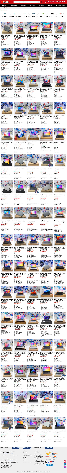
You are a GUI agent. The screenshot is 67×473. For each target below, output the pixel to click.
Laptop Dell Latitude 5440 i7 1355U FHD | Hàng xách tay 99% (20, 194)
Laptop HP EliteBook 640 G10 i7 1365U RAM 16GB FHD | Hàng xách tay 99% (46, 405)
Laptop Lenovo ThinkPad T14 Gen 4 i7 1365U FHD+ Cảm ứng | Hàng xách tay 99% (7, 274)
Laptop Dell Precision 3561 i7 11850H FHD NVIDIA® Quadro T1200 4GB (60, 379)
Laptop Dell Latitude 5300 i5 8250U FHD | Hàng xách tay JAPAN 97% (7, 379)
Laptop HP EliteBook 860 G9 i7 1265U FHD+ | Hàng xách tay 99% (59, 220)
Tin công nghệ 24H (61, 5)
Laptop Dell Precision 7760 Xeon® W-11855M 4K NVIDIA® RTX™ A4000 (33, 168)
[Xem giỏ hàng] (41, 2)
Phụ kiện (33, 5)
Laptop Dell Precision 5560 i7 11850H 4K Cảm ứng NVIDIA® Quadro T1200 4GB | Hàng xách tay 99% (46, 221)
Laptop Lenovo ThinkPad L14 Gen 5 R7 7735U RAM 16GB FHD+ (60, 274)
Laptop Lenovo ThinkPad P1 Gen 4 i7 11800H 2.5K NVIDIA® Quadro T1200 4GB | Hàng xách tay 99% (60, 405)
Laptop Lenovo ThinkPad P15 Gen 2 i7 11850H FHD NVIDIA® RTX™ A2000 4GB (60, 142)
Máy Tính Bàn (23, 5)
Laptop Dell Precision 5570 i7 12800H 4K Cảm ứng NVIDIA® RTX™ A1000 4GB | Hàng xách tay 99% (20, 248)
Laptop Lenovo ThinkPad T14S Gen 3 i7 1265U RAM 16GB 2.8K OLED (20, 274)
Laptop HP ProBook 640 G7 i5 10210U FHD (32, 142)
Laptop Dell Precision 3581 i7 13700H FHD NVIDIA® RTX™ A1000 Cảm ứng (59, 353)
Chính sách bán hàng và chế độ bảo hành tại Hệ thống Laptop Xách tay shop (39, 464)
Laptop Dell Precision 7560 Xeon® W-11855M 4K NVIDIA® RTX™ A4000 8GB (46, 168)
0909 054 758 (49, 447)
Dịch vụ (50, 5)
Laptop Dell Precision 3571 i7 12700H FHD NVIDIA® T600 (59, 168)
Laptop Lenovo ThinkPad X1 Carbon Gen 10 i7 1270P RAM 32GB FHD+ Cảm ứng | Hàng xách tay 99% (7, 353)
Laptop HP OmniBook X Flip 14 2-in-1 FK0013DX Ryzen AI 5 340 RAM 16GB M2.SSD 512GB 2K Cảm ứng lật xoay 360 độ (33, 379)
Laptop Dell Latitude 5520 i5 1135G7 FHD (19, 62)
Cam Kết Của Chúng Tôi (38, 455)
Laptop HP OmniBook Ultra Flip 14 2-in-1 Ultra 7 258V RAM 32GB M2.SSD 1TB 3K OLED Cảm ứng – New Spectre (33, 405)
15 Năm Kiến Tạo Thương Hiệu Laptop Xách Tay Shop (38, 457)
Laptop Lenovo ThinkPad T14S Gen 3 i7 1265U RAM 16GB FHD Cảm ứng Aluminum (46, 379)
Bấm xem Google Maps (4, 463)
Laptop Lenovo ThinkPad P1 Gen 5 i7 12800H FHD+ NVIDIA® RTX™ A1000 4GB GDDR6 (7, 89)
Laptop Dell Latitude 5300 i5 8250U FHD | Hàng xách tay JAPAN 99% (20, 36)
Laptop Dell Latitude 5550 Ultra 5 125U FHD (33, 116)
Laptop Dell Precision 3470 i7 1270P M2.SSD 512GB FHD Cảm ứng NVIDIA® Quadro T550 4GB (20, 116)
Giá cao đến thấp (14, 19)
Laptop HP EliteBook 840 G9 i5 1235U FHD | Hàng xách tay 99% (32, 326)
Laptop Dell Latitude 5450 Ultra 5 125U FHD (59, 116)
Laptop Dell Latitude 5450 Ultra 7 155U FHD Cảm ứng (46, 274)
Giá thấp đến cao (5, 19)
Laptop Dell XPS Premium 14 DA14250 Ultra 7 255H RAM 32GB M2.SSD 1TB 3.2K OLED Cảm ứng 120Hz (33, 353)
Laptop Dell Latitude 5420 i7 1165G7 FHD (7, 405)
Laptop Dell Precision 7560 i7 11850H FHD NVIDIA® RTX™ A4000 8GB (33, 194)
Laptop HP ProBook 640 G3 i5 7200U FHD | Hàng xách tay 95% (6, 36)
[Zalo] (48, 461)
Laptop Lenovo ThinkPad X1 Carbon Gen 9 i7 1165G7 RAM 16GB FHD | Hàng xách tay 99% (46, 116)
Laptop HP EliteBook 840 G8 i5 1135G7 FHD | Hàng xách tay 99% (46, 194)
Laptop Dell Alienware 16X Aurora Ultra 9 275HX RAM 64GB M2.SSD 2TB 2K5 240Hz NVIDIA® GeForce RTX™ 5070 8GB (59, 62)
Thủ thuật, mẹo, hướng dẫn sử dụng (27, 455)
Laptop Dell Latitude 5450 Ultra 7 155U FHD (6, 116)
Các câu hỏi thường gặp (38, 458)
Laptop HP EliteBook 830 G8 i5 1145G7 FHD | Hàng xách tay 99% (33, 89)
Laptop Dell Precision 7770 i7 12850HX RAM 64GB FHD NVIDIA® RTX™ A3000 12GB (20, 431)
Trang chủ (2, 7)
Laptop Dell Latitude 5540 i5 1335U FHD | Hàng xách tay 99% (33, 220)
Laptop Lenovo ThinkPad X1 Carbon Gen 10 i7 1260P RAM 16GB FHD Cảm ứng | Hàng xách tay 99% (60, 89)
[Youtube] (51, 461)
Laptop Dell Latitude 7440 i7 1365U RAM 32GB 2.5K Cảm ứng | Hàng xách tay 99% (60, 194)
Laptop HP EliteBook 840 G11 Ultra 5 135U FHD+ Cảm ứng (33, 274)
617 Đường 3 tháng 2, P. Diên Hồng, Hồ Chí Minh (56, 2)
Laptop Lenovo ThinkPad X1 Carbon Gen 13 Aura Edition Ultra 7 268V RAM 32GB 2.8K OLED (60, 300)
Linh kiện (42, 5)
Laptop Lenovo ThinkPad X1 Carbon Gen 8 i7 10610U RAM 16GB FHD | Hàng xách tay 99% (20, 89)
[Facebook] (53, 461)
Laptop (4, 5)
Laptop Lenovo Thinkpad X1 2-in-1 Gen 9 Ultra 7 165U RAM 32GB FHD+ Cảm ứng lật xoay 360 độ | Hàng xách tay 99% (20, 142)
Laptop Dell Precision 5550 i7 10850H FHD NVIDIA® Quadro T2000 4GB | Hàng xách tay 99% (19, 221)
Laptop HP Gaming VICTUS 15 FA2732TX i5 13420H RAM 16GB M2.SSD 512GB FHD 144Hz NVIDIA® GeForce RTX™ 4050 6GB (46, 326)
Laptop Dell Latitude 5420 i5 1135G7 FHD (59, 36)
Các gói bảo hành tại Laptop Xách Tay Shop (28, 460)
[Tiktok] (46, 461)
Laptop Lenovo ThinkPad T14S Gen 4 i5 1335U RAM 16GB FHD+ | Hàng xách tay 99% (60, 248)
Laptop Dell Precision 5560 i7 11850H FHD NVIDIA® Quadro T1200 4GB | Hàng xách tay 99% (7, 142)
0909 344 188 (61, 1)
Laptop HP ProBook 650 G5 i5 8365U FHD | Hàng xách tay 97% (33, 36)
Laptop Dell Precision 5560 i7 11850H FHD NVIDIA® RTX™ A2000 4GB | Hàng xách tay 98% (20, 168)
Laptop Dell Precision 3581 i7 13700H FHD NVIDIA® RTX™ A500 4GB (46, 431)
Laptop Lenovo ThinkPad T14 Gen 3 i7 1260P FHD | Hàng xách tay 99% (46, 353)
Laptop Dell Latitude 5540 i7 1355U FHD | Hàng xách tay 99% (46, 248)
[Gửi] (39, 2)
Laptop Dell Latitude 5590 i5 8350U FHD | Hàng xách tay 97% (46, 36)
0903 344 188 (53, 1)
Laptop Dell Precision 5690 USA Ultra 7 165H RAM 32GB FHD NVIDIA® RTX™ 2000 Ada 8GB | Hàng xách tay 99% (46, 89)
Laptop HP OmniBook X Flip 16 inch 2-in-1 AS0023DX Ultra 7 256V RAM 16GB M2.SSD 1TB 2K (60, 431)
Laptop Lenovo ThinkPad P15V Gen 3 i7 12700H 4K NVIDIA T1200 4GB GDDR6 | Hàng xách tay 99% (7, 248)
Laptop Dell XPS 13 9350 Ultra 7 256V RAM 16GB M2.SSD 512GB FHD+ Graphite (46, 62)
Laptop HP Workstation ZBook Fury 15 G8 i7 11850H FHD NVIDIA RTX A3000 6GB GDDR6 (46, 142)
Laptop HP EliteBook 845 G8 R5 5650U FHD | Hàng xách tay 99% (33, 62)
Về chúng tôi (37, 452)
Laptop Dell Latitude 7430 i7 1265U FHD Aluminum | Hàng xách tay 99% (20, 300)
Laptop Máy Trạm (13, 5)
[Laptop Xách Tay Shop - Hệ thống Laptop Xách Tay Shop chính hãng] (5, 2)
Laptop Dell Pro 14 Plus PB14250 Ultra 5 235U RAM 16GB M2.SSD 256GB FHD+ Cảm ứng (19, 353)
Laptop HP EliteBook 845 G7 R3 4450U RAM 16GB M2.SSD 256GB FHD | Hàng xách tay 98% (20, 379)
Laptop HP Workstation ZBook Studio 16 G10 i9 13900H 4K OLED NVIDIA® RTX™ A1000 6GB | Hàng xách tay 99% (20, 326)
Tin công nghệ (25, 452)
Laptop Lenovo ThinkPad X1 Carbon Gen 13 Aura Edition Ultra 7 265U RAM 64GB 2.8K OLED (7, 326)
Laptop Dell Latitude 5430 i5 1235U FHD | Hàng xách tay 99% (33, 300)
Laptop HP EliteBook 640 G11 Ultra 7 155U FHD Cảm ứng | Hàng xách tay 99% (60, 326)
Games (24, 457)
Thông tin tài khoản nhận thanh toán (27, 462)
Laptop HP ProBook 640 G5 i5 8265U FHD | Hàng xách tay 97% (6, 62)
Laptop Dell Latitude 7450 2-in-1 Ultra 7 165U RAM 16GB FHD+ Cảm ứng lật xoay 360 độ (7, 168)
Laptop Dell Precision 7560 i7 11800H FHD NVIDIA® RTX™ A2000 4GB (7, 431)
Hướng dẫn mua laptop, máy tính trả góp (39, 462)
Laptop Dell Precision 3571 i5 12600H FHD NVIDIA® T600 (32, 431)
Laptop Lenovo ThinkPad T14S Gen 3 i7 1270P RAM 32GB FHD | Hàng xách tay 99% (46, 300)
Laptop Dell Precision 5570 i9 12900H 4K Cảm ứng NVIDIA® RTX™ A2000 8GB (20, 405)
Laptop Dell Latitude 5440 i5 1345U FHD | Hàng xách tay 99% (7, 194)
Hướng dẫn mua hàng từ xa (39, 460)
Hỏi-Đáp (24, 458)
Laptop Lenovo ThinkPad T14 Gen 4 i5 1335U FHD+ (33, 248)
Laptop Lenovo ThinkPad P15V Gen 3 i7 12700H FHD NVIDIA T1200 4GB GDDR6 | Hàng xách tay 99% (7, 300)
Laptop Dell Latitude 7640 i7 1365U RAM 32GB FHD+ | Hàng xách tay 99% (7, 221)
